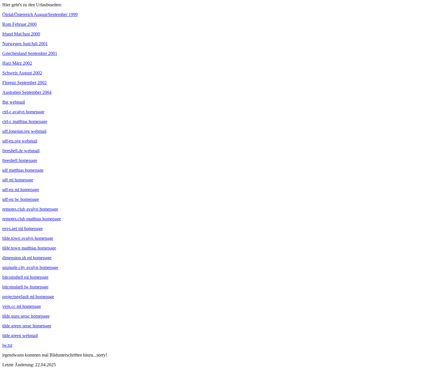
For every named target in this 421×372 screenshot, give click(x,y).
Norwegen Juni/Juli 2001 (25, 43)
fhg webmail (13, 102)
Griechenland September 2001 (29, 53)
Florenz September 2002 (24, 82)
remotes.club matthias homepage (31, 218)
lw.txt (7, 345)
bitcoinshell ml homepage (25, 277)
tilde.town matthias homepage (29, 248)
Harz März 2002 (17, 63)
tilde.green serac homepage (26, 325)
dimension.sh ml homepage (27, 257)
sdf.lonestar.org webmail (24, 131)
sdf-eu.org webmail (19, 140)
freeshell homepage (19, 160)
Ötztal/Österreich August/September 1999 (40, 14)
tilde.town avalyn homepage (27, 238)
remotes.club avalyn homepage (30, 209)
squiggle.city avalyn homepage (30, 267)
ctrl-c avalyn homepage (23, 111)
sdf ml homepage (17, 179)
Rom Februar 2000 (19, 24)
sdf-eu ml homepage (20, 189)
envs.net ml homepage (22, 228)
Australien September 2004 (27, 92)
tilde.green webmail (20, 335)
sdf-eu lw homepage (20, 199)
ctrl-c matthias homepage (24, 121)
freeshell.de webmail (21, 150)
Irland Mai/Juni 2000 (21, 33)
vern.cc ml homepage (21, 306)
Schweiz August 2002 (22, 72)
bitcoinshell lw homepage (25, 286)
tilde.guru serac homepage (26, 316)
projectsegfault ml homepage (28, 296)
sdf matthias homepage (23, 170)
